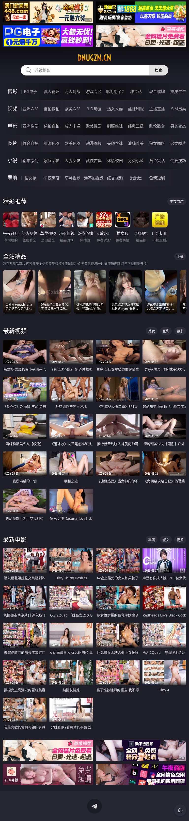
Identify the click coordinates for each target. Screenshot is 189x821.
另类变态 (178, 126)
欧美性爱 (94, 126)
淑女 (165, 539)
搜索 (158, 70)
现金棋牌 (157, 91)
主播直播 (157, 109)
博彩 (12, 91)
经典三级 (136, 126)
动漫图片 (94, 143)
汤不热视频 (94, 178)
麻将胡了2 (115, 91)
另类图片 (178, 143)
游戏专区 (94, 91)
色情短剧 (157, 178)
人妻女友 (72, 160)
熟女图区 (157, 143)
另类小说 (136, 160)
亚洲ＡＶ (30, 109)
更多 (180, 331)
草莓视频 (72, 178)
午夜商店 (52, 178)
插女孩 (30, 178)
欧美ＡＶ (72, 109)
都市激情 (30, 160)
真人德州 (52, 91)
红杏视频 (115, 178)
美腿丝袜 (115, 143)
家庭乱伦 (52, 160)
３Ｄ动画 (94, 109)
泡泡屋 (136, 178)
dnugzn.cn (94, 58)
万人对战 (72, 91)
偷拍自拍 (52, 126)
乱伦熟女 (157, 126)
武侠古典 (94, 160)
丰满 (151, 539)
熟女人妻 (115, 109)
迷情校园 (115, 160)
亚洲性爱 (30, 126)
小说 (12, 160)
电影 (12, 126)
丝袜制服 (136, 109)
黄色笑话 (157, 160)
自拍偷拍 (52, 109)
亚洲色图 (52, 143)
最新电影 (15, 539)
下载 (180, 256)
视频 (12, 108)
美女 (151, 331)
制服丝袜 (115, 126)
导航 (12, 177)
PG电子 (30, 91)
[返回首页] (180, 810)
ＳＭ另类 (178, 109)
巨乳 (165, 331)
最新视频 (15, 331)
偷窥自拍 (30, 143)
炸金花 (136, 91)
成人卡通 (72, 126)
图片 (12, 143)
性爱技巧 (178, 160)
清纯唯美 (136, 143)
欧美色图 (72, 143)
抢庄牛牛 (178, 91)
